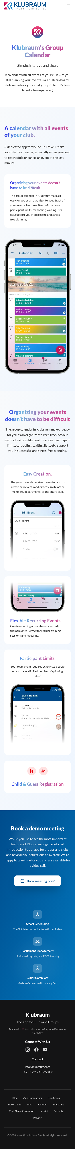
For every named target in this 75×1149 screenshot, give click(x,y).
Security (58, 1111)
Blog (14, 1097)
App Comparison (33, 1097)
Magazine (58, 1104)
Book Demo (14, 1104)
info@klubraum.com (37, 1066)
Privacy (37, 1117)
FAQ (29, 1104)
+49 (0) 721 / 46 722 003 (37, 1072)
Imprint (44, 1111)
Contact (42, 1104)
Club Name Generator (21, 1111)
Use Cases (54, 1097)
